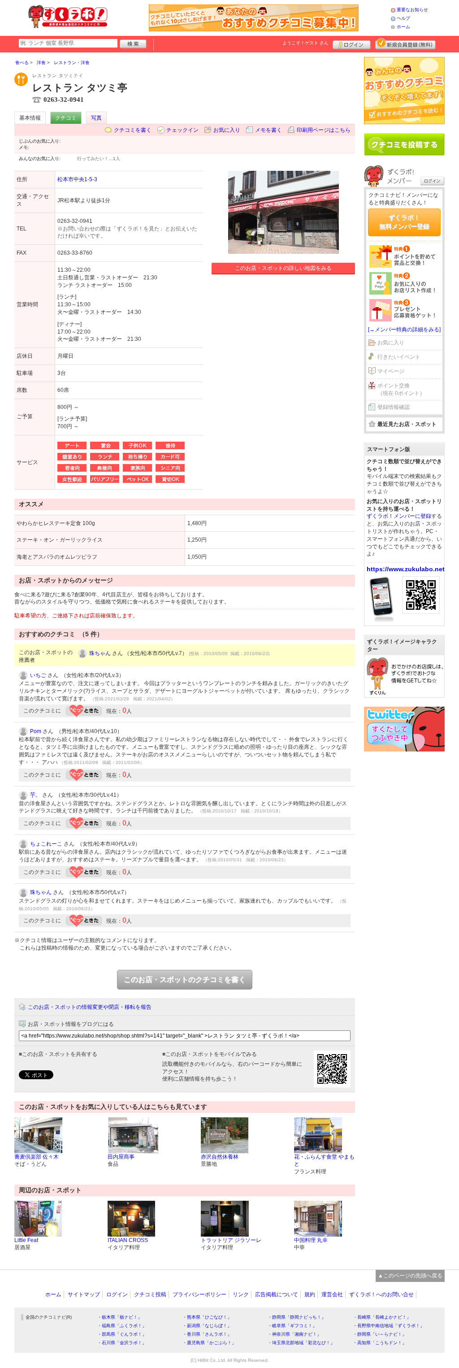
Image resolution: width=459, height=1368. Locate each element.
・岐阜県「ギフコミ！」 (292, 1325)
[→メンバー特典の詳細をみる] (404, 329)
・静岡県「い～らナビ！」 (380, 1334)
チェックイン (182, 130)
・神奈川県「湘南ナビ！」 (294, 1334)
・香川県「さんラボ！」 (207, 1334)
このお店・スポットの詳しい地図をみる (283, 268)
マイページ (390, 371)
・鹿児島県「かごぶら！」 (209, 1342)
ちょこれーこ (46, 844)
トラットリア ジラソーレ (231, 1240)
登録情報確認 (393, 407)
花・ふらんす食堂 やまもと (324, 1161)
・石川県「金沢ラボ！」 (122, 1342)
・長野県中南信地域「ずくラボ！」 (388, 1325)
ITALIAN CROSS (128, 1240)
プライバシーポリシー (199, 1294)
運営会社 (332, 1294)
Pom (35, 731)
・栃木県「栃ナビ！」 (119, 1317)
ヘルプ (403, 18)
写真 (96, 118)
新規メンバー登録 (405, 43)
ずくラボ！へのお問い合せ (381, 1294)
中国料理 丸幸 (311, 1240)
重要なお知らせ (412, 9)
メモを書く (268, 130)
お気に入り (226, 130)
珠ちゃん (100, 653)
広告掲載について (276, 1294)
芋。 (35, 795)
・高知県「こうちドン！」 (380, 1342)
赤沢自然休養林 (219, 1157)
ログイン (352, 43)
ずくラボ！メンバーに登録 (399, 516)
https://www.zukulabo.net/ (406, 569)
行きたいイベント (398, 357)
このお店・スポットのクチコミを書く (185, 979)
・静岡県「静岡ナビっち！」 (297, 1317)
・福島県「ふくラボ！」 (122, 1325)
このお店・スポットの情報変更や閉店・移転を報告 (90, 1007)
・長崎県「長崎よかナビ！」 (382, 1317)
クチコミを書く (133, 130)
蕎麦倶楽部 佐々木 (36, 1157)
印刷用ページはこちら (324, 130)
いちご (38, 675)
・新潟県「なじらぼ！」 (207, 1325)
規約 (309, 1294)
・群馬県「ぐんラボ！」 (122, 1334)
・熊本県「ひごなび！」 (207, 1317)
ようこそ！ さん (305, 42)
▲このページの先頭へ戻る (410, 1275)
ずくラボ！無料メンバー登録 (404, 222)
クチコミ (66, 118)
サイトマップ (84, 1294)
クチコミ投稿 (150, 1294)
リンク (241, 1294)
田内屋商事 (121, 1157)
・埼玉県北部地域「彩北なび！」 (301, 1342)
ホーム (403, 26)
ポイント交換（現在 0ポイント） (401, 389)
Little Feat (26, 1240)
